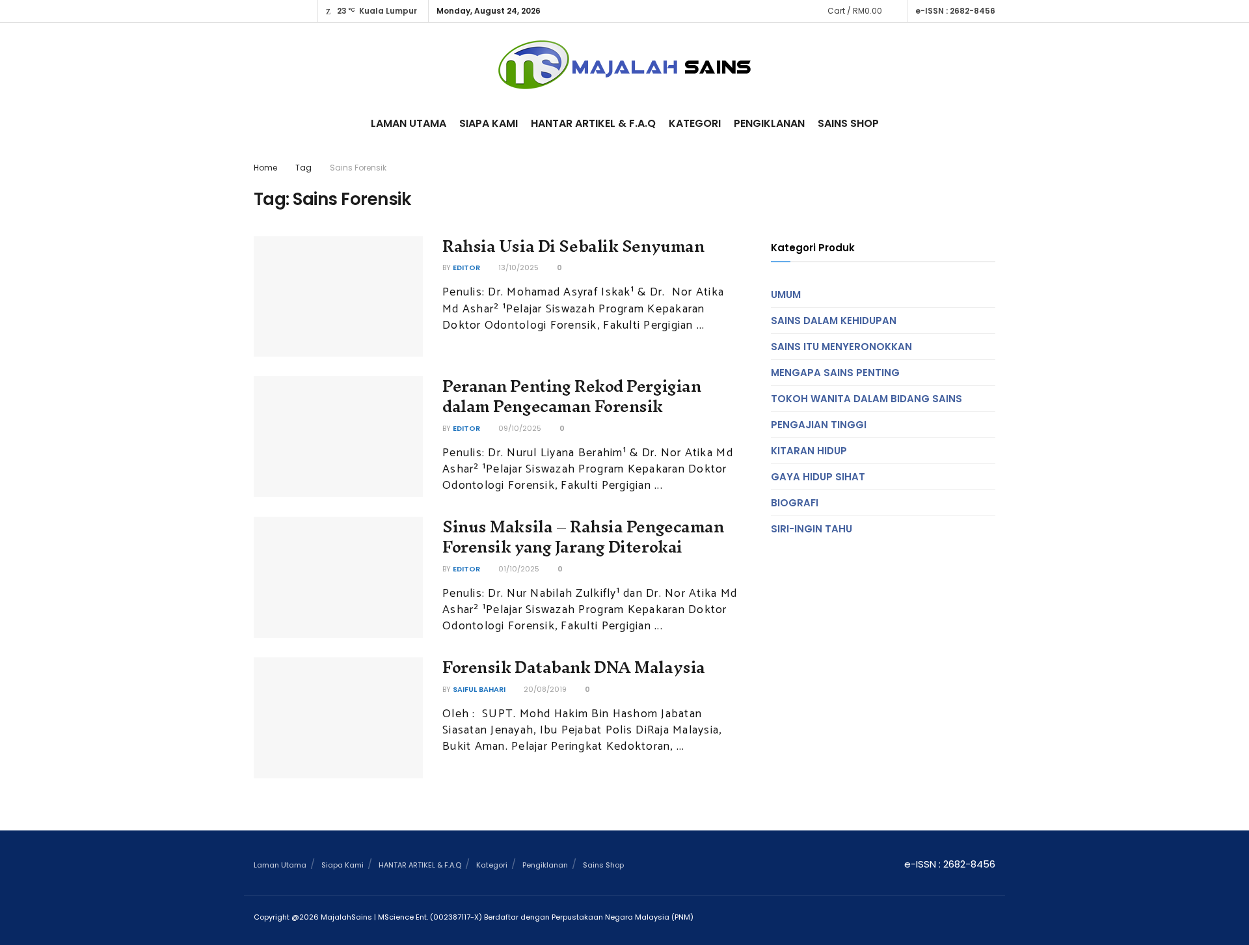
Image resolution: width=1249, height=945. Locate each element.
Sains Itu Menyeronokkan (841, 346)
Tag (303, 167)
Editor (466, 267)
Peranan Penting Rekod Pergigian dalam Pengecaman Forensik (571, 396)
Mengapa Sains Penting (835, 372)
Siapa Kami (488, 123)
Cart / (854, 10)
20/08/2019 (544, 689)
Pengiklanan (769, 123)
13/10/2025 (517, 267)
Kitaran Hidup (809, 451)
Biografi (794, 503)
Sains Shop (848, 123)
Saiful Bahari (479, 689)
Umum (786, 294)
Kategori (695, 123)
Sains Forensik (358, 167)
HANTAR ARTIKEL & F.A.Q (593, 123)
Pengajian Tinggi (818, 424)
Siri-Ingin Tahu (811, 529)
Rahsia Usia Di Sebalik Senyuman (573, 246)
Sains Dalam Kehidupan (833, 320)
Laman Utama (408, 123)
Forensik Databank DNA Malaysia (573, 667)
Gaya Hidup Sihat (818, 477)
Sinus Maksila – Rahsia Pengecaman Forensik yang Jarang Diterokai (582, 536)
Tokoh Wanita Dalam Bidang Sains (866, 398)
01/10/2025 (517, 569)
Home (265, 167)
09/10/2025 (518, 428)
